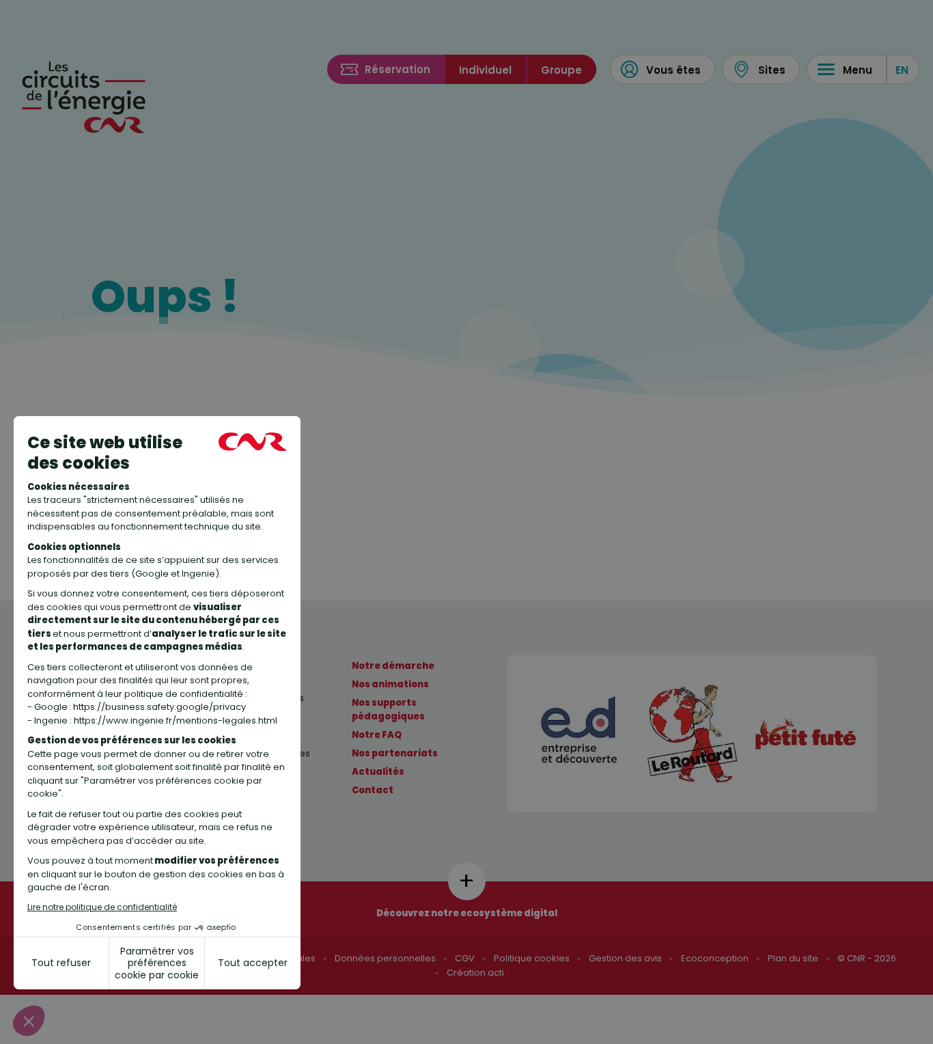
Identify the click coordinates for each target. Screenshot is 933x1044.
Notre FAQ (377, 734)
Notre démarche (393, 665)
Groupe (561, 70)
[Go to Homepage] (85, 95)
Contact (372, 790)
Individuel (485, 70)
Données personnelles (385, 958)
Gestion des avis (625, 958)
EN (901, 70)
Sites (771, 70)
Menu (857, 70)
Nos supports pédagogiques (388, 710)
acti (496, 972)
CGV (465, 958)
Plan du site (793, 958)
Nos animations (390, 684)
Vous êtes (673, 70)
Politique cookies (532, 958)
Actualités (378, 771)
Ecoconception (715, 958)
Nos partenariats (395, 753)
